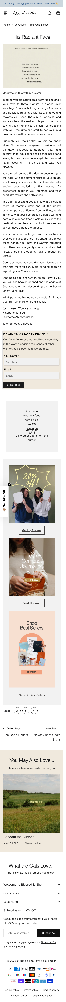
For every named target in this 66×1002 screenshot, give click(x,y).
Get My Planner (31, 530)
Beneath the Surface (18, 834)
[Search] (49, 13)
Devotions (20, 24)
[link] (17, 710)
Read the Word (31, 603)
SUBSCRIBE (13, 384)
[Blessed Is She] (24, 13)
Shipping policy (19, 994)
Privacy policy (30, 989)
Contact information (41, 994)
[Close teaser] (9, 484)
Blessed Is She (25, 960)
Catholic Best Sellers (32, 695)
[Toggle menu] (5, 13)
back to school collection (42, 3)
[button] (4, 501)
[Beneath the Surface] (31, 802)
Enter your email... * (18, 932)
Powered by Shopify (46, 960)
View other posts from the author (32, 438)
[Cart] (58, 13)
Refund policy (11, 989)
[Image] (32, 494)
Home (6, 24)
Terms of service (50, 989)
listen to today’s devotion (18, 323)
